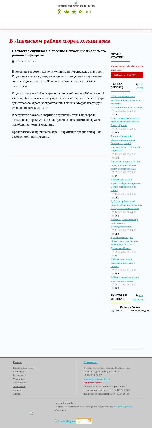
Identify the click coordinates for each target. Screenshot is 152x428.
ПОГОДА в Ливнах (119, 297)
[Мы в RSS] (80, 11)
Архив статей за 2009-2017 (125, 75)
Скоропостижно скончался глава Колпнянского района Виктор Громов (125, 122)
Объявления (19, 386)
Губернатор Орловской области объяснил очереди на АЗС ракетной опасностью (126, 205)
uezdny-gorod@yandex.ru (97, 379)
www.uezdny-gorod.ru (122, 406)
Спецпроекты (20, 382)
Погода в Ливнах (130, 307)
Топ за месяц (117, 85)
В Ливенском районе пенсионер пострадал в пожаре (123, 263)
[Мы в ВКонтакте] (66, 11)
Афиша (16, 393)
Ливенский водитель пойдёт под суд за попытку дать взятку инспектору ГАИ (125, 165)
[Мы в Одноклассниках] (59, 11)
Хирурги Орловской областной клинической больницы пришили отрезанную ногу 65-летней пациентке (125, 143)
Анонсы (17, 390)
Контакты (90, 362)
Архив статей (117, 55)
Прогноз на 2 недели (139, 311)
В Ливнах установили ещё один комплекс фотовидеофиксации (124, 223)
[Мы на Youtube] (74, 11)
